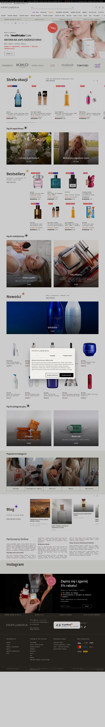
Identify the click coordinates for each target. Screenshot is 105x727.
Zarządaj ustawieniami (52, 375)
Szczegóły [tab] (52, 355)
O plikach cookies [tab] (67, 355)
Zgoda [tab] (37, 355)
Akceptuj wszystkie (66, 375)
